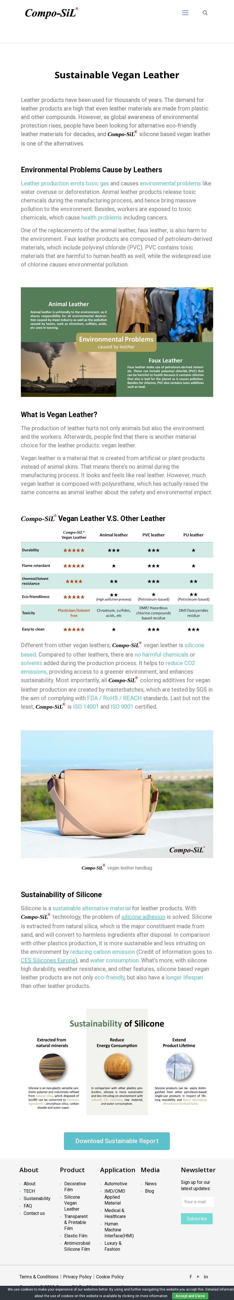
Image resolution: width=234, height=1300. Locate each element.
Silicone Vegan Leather (72, 1203)
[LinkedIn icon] (206, 1276)
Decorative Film (75, 1186)
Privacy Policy (77, 1277)
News (151, 1183)
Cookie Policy (110, 1277)
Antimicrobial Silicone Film (77, 1246)
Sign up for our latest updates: (196, 1185)
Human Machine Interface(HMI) (117, 1230)
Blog (149, 1191)
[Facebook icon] (190, 1276)
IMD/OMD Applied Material (114, 1197)
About (29, 1183)
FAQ (28, 1206)
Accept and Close (190, 1296)
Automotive (115, 1183)
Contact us (34, 1213)
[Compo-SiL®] (51, 13)
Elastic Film (75, 1236)
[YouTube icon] (198, 1276)
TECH (29, 1191)
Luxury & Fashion (113, 1246)
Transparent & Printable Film (76, 1222)
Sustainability (37, 1198)
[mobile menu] (185, 13)
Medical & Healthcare (115, 1213)
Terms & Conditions (38, 1277)
